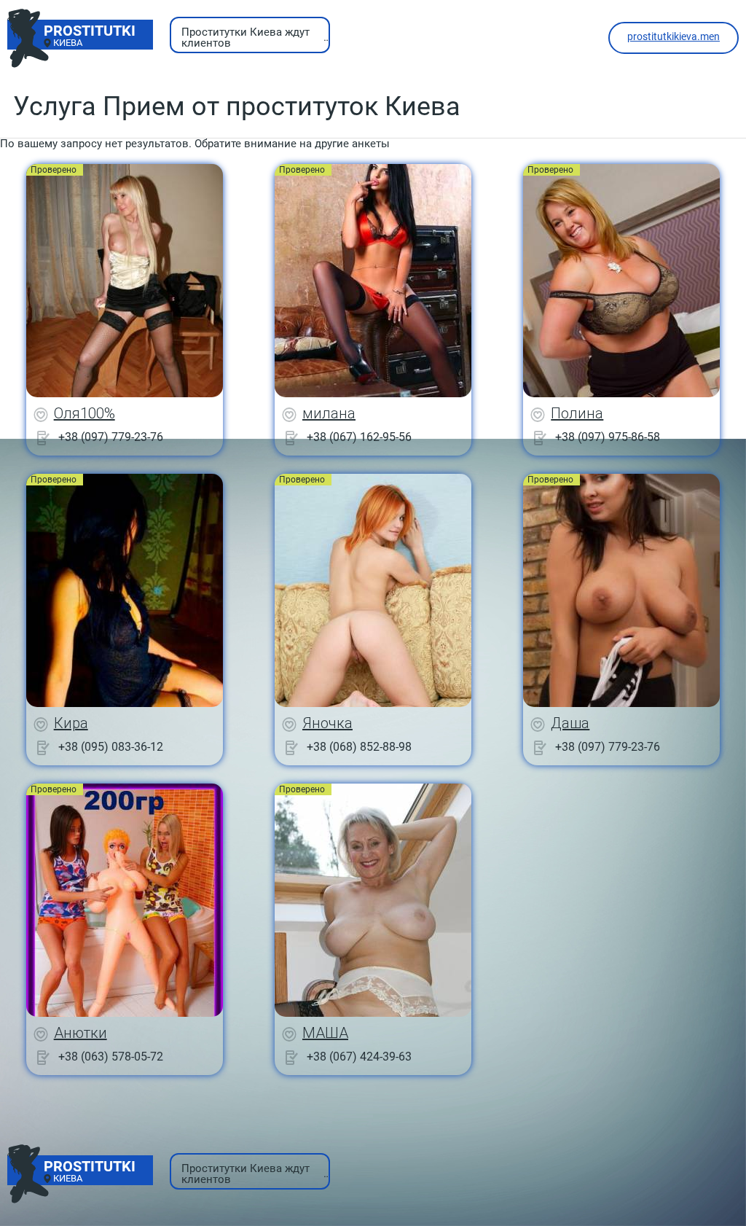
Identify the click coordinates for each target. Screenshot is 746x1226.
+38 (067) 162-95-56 (359, 437)
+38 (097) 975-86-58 (607, 437)
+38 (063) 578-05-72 (110, 1056)
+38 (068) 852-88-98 (359, 747)
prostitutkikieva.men (673, 36)
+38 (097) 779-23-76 (110, 437)
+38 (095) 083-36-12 (110, 747)
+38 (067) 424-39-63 (359, 1056)
